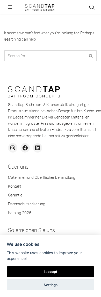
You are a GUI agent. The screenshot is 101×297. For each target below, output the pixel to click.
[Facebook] (25, 148)
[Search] (91, 55)
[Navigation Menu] (10, 7)
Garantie (15, 195)
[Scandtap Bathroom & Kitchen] (38, 7)
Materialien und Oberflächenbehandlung (41, 177)
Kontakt (14, 186)
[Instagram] (12, 148)
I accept (50, 271)
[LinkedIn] (37, 148)
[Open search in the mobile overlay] (92, 7)
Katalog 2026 (19, 212)
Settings (50, 285)
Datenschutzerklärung (26, 203)
